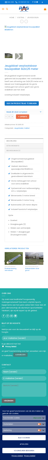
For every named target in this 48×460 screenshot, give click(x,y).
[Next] (40, 38)
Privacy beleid (17, 456)
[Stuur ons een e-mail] (11, 316)
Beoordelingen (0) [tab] (13, 151)
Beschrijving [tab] (12, 141)
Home (11, 17)
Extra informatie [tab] (13, 146)
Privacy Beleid (10, 346)
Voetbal (20, 17)
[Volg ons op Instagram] (35, 2)
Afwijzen (24, 444)
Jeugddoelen (33, 17)
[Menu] (3, 9)
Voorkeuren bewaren (24, 450)
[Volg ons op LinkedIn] (37, 2)
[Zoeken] (7, 9)
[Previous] (8, 38)
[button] (24, 112)
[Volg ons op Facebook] (33, 2)
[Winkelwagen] (45, 9)
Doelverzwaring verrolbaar (10, 269)
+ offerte (22, 116)
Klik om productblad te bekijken (22, 103)
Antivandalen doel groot (32, 269)
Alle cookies (24, 437)
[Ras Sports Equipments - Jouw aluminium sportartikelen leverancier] (24, 9)
